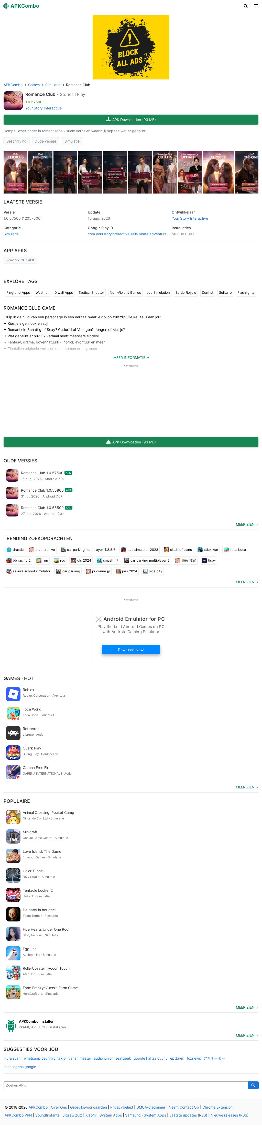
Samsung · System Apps (145, 1115)
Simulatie (72, 141)
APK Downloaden (134, 119)
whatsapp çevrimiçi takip (45, 1058)
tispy (212, 560)
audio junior (103, 1058)
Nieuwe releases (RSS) (229, 1115)
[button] (245, 6)
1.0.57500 (23, 218)
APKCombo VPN (18, 1115)
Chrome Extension (217, 1107)
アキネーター (214, 1058)
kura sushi (12, 1058)
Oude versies (46, 141)
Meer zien (245, 524)
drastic (18, 549)
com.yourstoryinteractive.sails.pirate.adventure (127, 234)
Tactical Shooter (91, 292)
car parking (71, 571)
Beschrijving (16, 141)
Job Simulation (158, 292)
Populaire (17, 801)
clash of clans (181, 549)
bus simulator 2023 (142, 549)
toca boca (238, 549)
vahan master (79, 1058)
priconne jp (101, 571)
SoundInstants (47, 1115)
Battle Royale (186, 292)
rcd (62, 560)
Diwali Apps (63, 292)
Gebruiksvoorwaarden (88, 1107)
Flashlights (246, 292)
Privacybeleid (121, 1107)
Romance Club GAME (30, 308)
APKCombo (13, 85)
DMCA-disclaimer (150, 1107)
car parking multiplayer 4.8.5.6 (91, 549)
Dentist (207, 292)
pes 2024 (129, 571)
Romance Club (40, 94)
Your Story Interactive (43, 108)
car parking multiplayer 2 (150, 560)
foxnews (194, 1058)
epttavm (177, 1058)
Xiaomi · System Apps (103, 1115)
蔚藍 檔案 (189, 560)
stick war (211, 549)
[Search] (253, 1085)
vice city (155, 571)
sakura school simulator (31, 571)
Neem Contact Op (184, 1107)
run (45, 560)
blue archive (45, 549)
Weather (42, 292)
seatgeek (123, 1058)
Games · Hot (19, 678)
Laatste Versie (23, 202)
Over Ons (59, 1107)
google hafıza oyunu (151, 1058)
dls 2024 (84, 560)
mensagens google (20, 1066)
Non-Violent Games (125, 292)
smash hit (110, 560)
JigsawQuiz (72, 1115)
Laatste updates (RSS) (188, 1115)
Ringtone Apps (18, 292)
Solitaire (225, 292)
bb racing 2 (22, 560)
